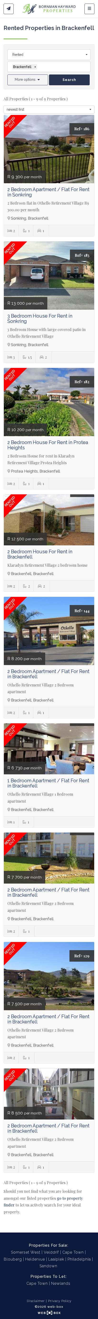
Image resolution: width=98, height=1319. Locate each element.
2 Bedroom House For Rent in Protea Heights (47, 445)
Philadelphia (79, 1259)
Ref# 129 (81, 955)
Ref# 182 (81, 381)
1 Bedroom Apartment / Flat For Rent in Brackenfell (48, 783)
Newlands (60, 1283)
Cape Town (73, 1252)
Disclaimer (36, 1301)
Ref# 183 (82, 255)
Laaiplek (56, 1259)
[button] (27, 79)
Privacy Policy (59, 1301)
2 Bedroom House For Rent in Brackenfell (39, 554)
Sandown (48, 1266)
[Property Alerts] (9, 9)
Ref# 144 (81, 610)
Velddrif (51, 1252)
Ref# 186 (81, 128)
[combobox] (49, 54)
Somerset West (25, 1252)
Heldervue (35, 1259)
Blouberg (13, 1259)
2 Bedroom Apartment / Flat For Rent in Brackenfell (48, 673)
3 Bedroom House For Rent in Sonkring (39, 318)
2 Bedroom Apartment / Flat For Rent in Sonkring (48, 192)
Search (69, 80)
